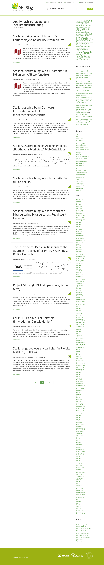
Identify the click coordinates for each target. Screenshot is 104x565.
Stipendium (78, 54)
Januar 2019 (79, 362)
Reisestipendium (85, 48)
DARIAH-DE (75, 2)
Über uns (53, 9)
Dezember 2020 (80, 321)
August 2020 (79, 328)
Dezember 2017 (80, 385)
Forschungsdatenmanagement (86, 42)
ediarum (86, 37)
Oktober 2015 (80, 431)
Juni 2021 (78, 310)
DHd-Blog (25, 557)
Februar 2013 (80, 489)
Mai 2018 (78, 376)
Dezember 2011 (80, 514)
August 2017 (79, 392)
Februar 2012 (80, 510)
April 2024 (79, 249)
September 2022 (80, 283)
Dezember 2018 (80, 364)
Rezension (78, 49)
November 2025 (80, 215)
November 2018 (80, 365)
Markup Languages (81, 158)
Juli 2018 (78, 372)
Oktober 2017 (80, 389)
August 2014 (79, 456)
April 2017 (79, 399)
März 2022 (79, 294)
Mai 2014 (78, 462)
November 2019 (80, 344)
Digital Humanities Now (82, 533)
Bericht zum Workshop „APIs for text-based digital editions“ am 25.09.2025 (83, 89)
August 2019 (79, 349)
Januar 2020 (79, 340)
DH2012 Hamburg (81, 526)
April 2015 (79, 442)
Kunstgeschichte (79, 46)
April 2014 (79, 464)
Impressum (90, 2)
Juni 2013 (78, 481)
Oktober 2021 (80, 303)
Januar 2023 (79, 276)
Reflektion (79, 169)
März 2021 (79, 315)
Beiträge (61, 2)
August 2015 (79, 435)
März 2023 (79, 272)
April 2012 (79, 506)
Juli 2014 (78, 458)
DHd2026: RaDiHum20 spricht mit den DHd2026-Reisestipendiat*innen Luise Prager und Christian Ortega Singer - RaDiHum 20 (84, 97)
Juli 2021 (78, 308)
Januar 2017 (79, 405)
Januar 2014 (79, 469)
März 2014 (79, 465)
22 (35, 382)
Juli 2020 (78, 330)
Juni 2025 (78, 224)
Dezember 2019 (80, 342)
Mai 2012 (78, 505)
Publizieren (79, 167)
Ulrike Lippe (26, 223)
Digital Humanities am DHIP (83, 528)
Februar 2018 (80, 381)
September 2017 (80, 390)
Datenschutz (83, 2)
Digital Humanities (84, 34)
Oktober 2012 (80, 496)
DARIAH (84, 24)
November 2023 (80, 258)
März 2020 (79, 337)
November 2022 (80, 280)
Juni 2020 (78, 331)
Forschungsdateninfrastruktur (83, 40)
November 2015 (80, 430)
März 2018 (79, 380)
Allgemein (79, 135)
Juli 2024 (78, 244)
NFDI (85, 46)
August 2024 (79, 242)
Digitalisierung (80, 37)
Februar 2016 (80, 424)
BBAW (83, 21)
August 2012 (79, 499)
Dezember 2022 (80, 278)
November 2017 (80, 387)
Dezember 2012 (80, 492)
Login (48, 2)
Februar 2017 (80, 403)
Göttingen (79, 45)
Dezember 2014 (80, 449)
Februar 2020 (80, 339)
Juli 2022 (78, 287)
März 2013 (79, 487)
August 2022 (79, 285)
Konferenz (87, 45)
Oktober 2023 (80, 260)
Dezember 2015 (80, 428)
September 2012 (80, 497)
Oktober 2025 (80, 217)
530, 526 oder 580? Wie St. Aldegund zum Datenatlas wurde (83, 77)
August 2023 (79, 263)
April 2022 (79, 292)
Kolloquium (79, 152)
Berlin (89, 20)
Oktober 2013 (80, 474)
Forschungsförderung (82, 147)
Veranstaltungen (80, 185)
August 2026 (79, 199)
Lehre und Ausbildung (82, 156)
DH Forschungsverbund (82, 525)
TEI (82, 54)
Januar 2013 (79, 490)
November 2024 (80, 237)
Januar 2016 (79, 426)
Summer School (80, 177)
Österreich (81, 61)
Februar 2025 (80, 231)
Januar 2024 (79, 255)
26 (49, 382)
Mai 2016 (78, 419)
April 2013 (79, 485)
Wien (77, 59)
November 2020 (80, 322)
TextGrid (84, 56)
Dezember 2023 (80, 256)
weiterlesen (16, 62)
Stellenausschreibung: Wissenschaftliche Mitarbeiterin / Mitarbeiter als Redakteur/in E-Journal (40, 214)
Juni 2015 (78, 439)
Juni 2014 (78, 460)
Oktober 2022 (80, 281)
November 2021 (80, 301)
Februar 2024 (80, 253)
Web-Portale (79, 188)
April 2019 (79, 356)
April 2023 (79, 271)
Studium (78, 176)
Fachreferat (79, 140)
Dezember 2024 (80, 235)
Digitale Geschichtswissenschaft (82, 31)
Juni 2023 (78, 267)
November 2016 (80, 408)
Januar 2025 (79, 233)
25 (45, 382)
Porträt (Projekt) (80, 165)
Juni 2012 (78, 503)
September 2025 (80, 219)
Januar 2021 (79, 319)
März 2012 (79, 508)
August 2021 (79, 306)
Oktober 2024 (80, 238)
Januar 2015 (79, 447)
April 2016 (79, 421)
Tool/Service (79, 181)
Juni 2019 (78, 353)
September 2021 (80, 305)
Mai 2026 (78, 205)
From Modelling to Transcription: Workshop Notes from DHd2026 (83, 122)
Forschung (79, 142)
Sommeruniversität (81, 172)
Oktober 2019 (80, 346)
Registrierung (54, 2)
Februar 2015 (80, 446)
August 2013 (79, 478)
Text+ (78, 56)
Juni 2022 (78, 288)
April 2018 (79, 378)
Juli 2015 (78, 437)
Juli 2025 (78, 222)
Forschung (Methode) (82, 144)
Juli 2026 (78, 201)
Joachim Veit (26, 154)
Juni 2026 (78, 203)
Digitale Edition (82, 29)
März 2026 (79, 208)
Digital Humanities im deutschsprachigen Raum (22, 6)
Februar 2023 (80, 274)
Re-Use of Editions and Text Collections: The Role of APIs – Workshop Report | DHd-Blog (84, 83)
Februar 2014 (80, 467)
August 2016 (79, 414)
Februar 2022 (80, 296)
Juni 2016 (78, 417)
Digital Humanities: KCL (82, 535)
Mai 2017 (78, 397)
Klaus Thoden (27, 120)
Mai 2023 (78, 269)
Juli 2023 (78, 265)
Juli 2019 (78, 351)
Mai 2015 (78, 440)
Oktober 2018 (80, 367)
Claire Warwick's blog (82, 523)
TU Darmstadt (80, 183)
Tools (89, 56)
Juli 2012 (78, 501)
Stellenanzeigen (80, 174)
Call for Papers (80, 22)
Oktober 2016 (80, 410)
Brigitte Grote (26, 326)
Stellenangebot (85, 49)
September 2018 (80, 369)
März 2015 (79, 444)
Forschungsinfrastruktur (81, 43)
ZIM (77, 61)
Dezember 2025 (80, 213)
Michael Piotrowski (28, 357)
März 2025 (79, 230)
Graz (88, 43)
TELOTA (87, 54)
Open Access (79, 160)
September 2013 (80, 476)
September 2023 (80, 262)
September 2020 (80, 326)
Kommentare (68, 2)
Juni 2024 (78, 246)
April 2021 (79, 313)
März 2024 (79, 251)
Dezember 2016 (80, 406)
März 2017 (79, 401)
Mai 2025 (78, 226)
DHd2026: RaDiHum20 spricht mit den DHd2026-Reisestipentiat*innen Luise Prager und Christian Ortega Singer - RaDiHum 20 (84, 109)
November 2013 (80, 472)
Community (79, 138)
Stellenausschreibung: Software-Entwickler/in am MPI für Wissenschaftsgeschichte (34, 111)
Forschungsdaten (84, 38)
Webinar (78, 190)
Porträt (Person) (80, 163)
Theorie (78, 179)
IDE (83, 45)
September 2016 (80, 412)
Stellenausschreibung (88, 52)
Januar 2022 (79, 297)
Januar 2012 (79, 512)
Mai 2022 (78, 290)
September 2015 (80, 433)
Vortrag (78, 186)
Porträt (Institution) (81, 161)
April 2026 (79, 206)
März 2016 (79, 422)
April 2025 (79, 228)
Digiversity (79, 541)
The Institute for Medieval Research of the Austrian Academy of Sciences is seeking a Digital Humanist (40, 250)
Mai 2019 (78, 355)
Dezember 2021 (80, 299)
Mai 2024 (78, 247)
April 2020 (79, 335)
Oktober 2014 (80, 453)
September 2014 (80, 455)
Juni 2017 (78, 396)
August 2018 (79, 371)
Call (77, 136)
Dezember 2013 (80, 471)
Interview (78, 151)
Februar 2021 (80, 317)
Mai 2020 (78, 333)
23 (38, 382)
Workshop (83, 59)
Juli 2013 (78, 480)
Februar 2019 (80, 360)
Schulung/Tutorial (81, 170)
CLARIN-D (86, 22)
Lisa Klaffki (26, 45)
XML (89, 59)
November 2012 (80, 494)
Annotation (78, 21)
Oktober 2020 (80, 324)
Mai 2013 (78, 483)
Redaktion (60, 9)
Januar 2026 (79, 212)
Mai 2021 (78, 312)
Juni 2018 (78, 374)
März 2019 (79, 358)
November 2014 (80, 451)
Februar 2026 (80, 210)
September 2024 (80, 240)
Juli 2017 (78, 394)
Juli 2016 (78, 415)
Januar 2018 (79, 383)
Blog (46, 9)
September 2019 (80, 347)
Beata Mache (26, 259)
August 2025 (79, 221)
